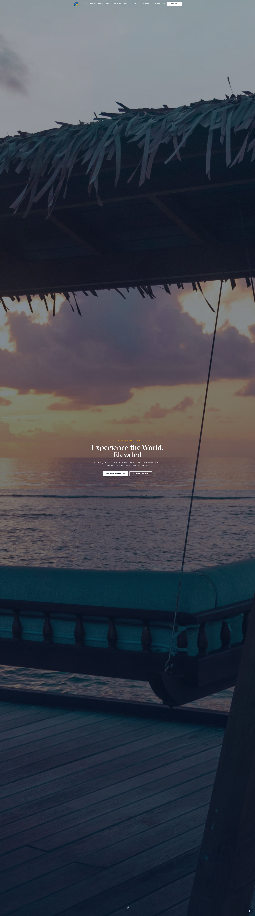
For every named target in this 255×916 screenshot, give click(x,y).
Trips (100, 4)
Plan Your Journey (141, 474)
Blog (126, 4)
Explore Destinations (115, 474)
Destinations (89, 4)
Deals (108, 4)
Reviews (135, 4)
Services (117, 4)
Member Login (159, 4)
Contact (145, 4)
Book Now (174, 4)
